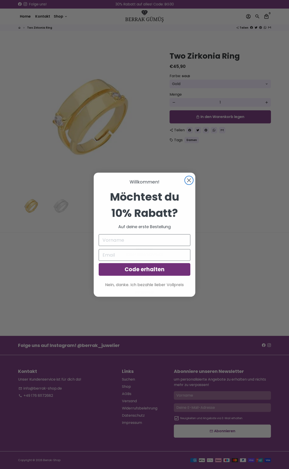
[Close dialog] (189, 180)
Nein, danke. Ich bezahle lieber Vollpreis (144, 284)
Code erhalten (145, 269)
